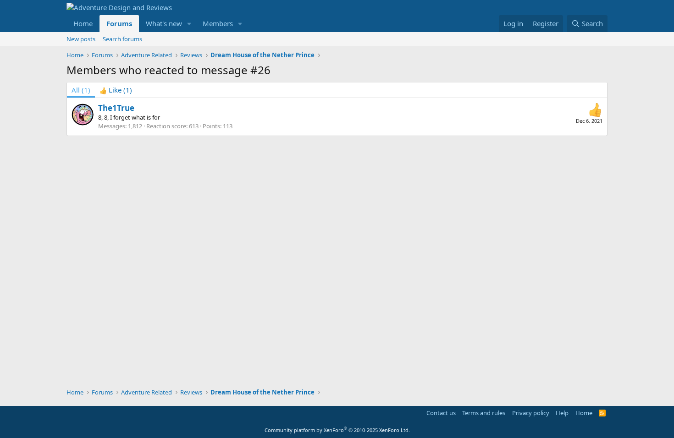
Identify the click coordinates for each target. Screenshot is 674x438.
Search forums (122, 39)
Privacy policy (530, 413)
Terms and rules (483, 413)
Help (562, 413)
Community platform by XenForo (337, 430)
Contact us (441, 413)
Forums (119, 23)
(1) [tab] (81, 89)
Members (218, 23)
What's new (164, 23)
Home (83, 23)
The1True (116, 108)
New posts (80, 39)
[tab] (116, 90)
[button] (189, 23)
